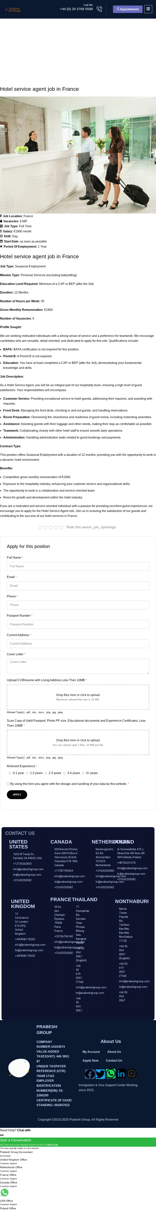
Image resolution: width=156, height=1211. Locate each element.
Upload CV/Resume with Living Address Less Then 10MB (47, 680)
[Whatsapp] (110, 1073)
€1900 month (22, 231)
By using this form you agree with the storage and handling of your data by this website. (69, 783)
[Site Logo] (12, 9)
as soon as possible (33, 241)
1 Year (42, 246)
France (28, 216)
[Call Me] (99, 9)
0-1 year (18, 773)
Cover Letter (16, 654)
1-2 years (36, 773)
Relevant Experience (22, 766)
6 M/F (23, 221)
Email (12, 577)
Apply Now (90, 1060)
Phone (12, 596)
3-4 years (73, 773)
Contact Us (114, 1060)
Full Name (15, 557)
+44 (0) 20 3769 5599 (76, 9)
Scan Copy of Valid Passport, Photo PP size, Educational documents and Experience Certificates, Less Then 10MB (76, 723)
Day (15, 236)
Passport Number (19, 615)
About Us (114, 1051)
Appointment (129, 9)
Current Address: (19, 635)
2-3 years (55, 773)
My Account (91, 1051)
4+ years (92, 773)
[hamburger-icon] (148, 9)
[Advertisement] (78, 47)
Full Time (25, 226)
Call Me (88, 4)
